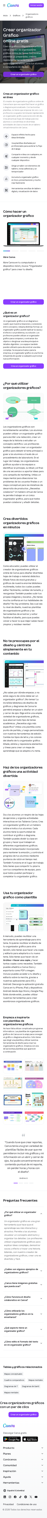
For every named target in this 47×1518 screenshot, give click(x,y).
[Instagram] (10, 1497)
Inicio (5, 15)
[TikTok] (20, 1497)
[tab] (16, 1183)
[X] (31, 1497)
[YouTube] (36, 1497)
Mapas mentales (35, 1380)
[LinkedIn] (5, 1497)
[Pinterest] (26, 1497)
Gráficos (16, 15)
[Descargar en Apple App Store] (30, 1441)
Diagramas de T (11, 1386)
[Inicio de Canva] (13, 5)
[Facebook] (15, 1497)
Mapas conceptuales (13, 1374)
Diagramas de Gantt (30, 1386)
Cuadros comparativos (14, 1380)
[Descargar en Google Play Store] (12, 1441)
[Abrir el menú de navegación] (4, 5)
